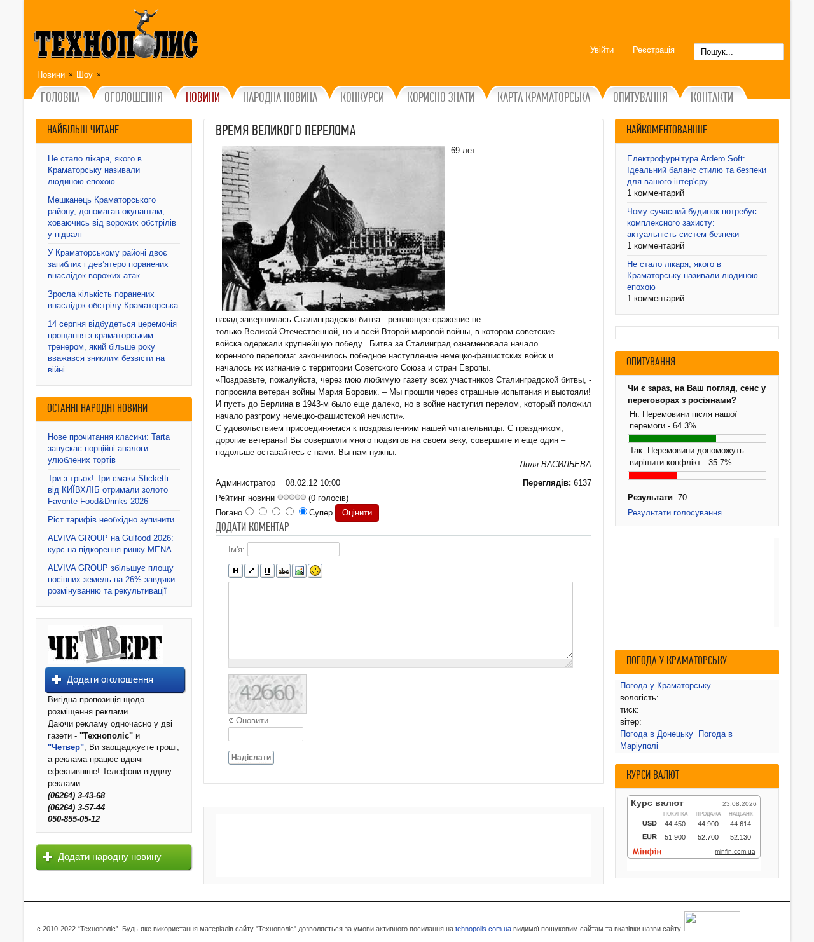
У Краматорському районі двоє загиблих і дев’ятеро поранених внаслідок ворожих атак (108, 264)
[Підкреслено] (267, 571)
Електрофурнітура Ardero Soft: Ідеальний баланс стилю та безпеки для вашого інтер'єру (696, 170)
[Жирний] (235, 571)
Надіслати (251, 757)
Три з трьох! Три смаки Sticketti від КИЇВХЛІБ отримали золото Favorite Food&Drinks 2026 (108, 490)
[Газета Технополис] (105, 661)
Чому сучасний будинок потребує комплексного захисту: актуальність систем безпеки (692, 223)
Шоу (84, 74)
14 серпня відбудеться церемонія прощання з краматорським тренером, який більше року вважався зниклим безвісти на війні (112, 346)
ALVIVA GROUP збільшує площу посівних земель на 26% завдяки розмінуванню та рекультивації (111, 579)
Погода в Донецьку (656, 734)
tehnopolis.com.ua (483, 928)
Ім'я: (236, 549)
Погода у (665, 685)
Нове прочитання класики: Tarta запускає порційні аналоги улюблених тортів (109, 448)
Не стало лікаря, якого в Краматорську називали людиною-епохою (95, 170)
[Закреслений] (283, 571)
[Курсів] (251, 571)
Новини (51, 74)
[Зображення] (299, 571)
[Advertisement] (403, 845)
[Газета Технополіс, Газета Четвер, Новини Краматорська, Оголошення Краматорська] (117, 36)
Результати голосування (675, 512)
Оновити (252, 720)
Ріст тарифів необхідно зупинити (111, 519)
